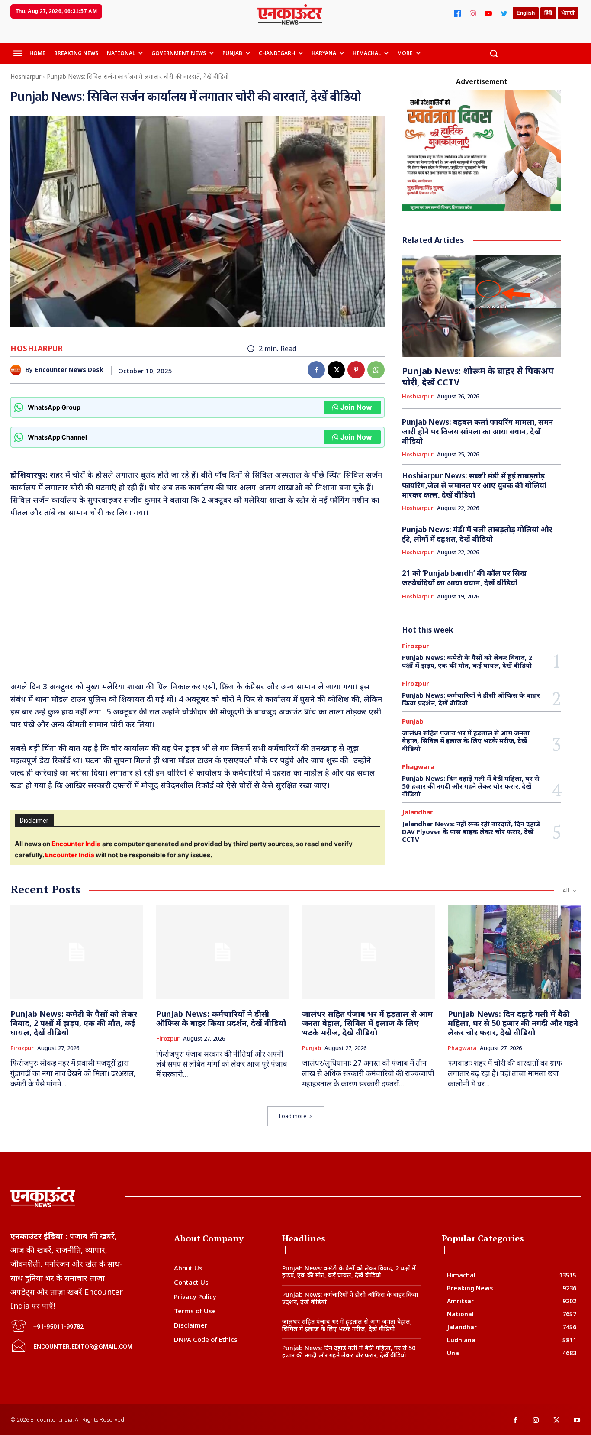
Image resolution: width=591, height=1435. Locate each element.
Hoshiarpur (25, 76)
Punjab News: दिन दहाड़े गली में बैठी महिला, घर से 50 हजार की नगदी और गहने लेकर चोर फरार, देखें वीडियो (470, 786)
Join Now (356, 407)
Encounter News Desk (69, 370)
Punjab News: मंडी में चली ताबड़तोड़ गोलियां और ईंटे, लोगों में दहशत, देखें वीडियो (477, 534)
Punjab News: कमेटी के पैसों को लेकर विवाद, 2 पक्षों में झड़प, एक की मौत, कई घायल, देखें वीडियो (467, 661)
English (526, 13)
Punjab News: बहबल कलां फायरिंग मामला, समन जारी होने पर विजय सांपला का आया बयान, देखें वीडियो (477, 431)
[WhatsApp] (376, 369)
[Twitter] (504, 13)
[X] (336, 369)
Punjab (413, 721)
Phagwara (418, 766)
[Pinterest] (356, 369)
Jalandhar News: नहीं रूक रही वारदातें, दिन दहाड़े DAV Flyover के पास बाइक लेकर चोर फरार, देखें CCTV (471, 831)
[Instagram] (473, 13)
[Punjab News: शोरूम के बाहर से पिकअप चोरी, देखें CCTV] (481, 306)
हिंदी (548, 13)
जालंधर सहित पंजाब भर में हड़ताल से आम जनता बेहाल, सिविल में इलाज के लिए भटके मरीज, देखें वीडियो (466, 740)
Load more (292, 1116)
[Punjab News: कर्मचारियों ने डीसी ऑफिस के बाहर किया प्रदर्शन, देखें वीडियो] (222, 952)
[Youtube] (577, 1420)
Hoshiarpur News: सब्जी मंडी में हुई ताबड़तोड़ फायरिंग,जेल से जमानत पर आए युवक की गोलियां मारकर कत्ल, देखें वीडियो (474, 485)
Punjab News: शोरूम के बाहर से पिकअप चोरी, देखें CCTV (478, 376)
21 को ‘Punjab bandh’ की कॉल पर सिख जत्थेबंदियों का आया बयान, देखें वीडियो (464, 578)
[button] (493, 53)
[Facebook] (457, 13)
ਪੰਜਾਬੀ (568, 13)
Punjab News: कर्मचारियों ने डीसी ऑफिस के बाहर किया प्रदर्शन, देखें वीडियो (471, 699)
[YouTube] (488, 13)
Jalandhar (417, 812)
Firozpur (415, 646)
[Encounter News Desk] (18, 370)
